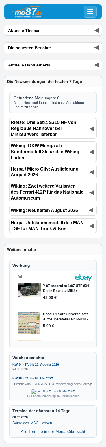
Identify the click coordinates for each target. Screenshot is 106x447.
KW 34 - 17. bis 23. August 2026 (35, 364)
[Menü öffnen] (90, 12)
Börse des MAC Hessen (32, 423)
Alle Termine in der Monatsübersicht (53, 431)
